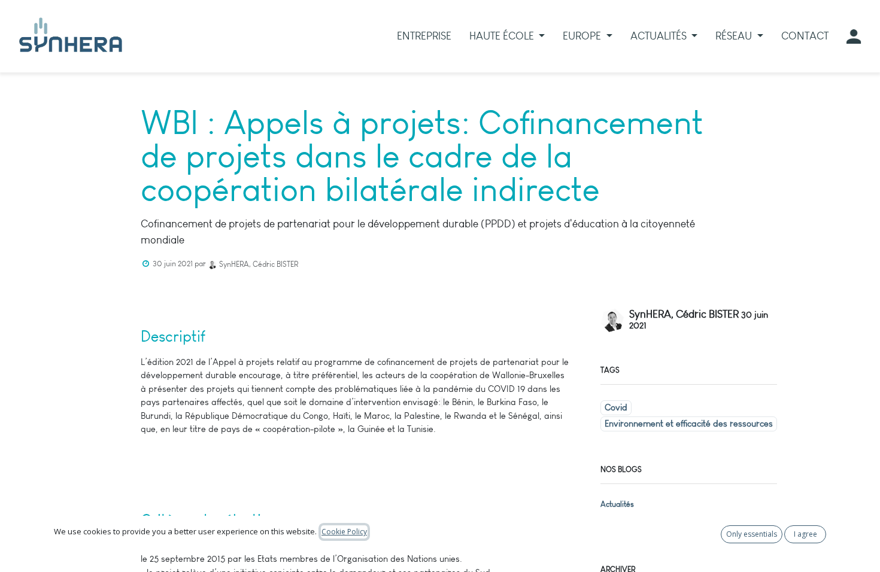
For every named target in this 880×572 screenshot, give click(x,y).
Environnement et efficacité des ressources (689, 423)
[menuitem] (424, 36)
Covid (616, 407)
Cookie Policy (344, 532)
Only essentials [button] (751, 534)
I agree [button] (805, 534)
